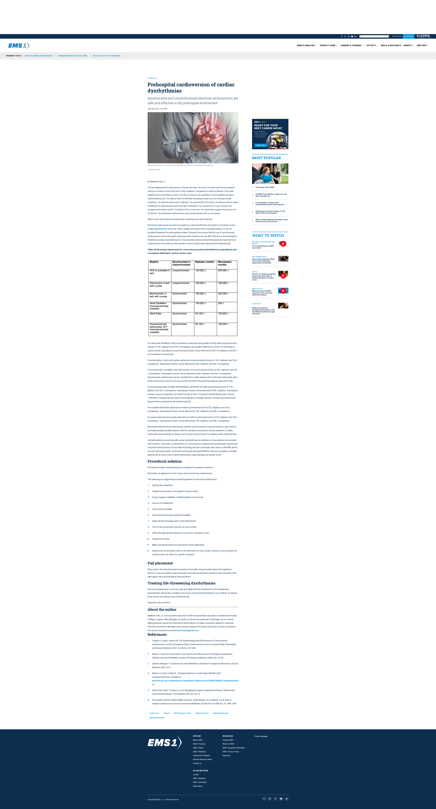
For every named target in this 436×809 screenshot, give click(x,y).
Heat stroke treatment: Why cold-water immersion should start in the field (263, 261)
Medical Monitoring (220, 713)
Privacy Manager (261, 736)
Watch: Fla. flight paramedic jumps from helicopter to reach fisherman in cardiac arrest (264, 277)
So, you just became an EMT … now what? (263, 247)
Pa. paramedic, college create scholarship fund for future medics (269, 204)
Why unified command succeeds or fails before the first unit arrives (271, 221)
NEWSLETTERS (397, 36)
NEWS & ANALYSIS (306, 45)
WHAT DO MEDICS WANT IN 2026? (39, 56)
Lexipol (162, 799)
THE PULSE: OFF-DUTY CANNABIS (106, 56)
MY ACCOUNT (408, 36)
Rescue (254, 272)
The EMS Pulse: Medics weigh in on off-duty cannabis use (271, 195)
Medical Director (202, 713)
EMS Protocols (257, 288)
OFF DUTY (371, 45)
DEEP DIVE (421, 45)
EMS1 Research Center (182, 713)
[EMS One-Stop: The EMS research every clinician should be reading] (283, 291)
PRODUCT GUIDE (327, 45)
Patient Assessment (157, 718)
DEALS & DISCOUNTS (391, 45)
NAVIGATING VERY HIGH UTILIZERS (72, 56)
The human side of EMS (264, 187)
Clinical (167, 713)
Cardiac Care (152, 78)
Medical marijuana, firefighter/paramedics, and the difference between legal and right (263, 311)
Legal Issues (256, 303)
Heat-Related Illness (259, 257)
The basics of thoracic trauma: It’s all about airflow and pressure (270, 212)
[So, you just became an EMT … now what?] (283, 244)
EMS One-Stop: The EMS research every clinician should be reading (262, 293)
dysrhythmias (161, 229)
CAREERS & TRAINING (351, 45)
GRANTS (407, 45)
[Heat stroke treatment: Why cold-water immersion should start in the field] (283, 259)
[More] (316, 45)
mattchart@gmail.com (188, 630)
